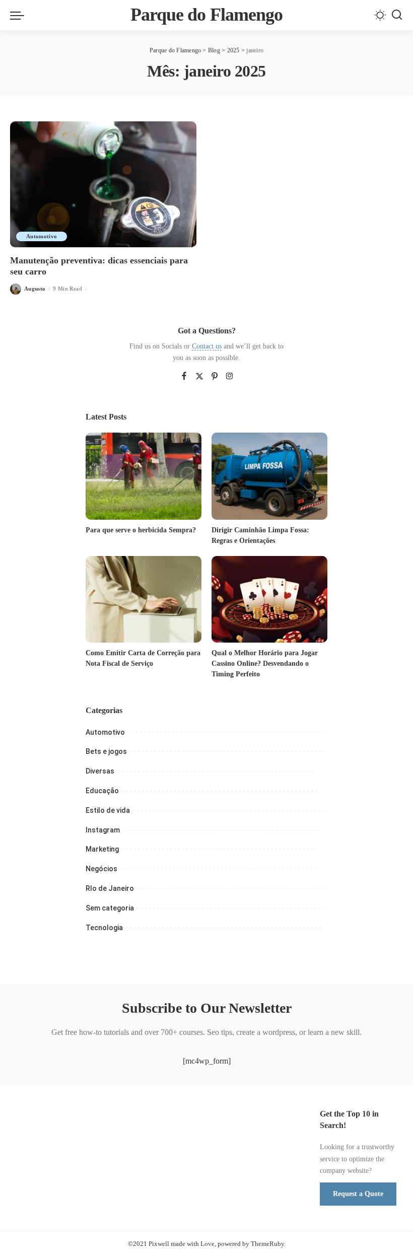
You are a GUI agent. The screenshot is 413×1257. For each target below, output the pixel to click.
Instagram (103, 830)
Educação (102, 791)
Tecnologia (104, 928)
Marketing (102, 849)
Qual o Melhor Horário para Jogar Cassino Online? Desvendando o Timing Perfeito (265, 663)
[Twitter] (199, 377)
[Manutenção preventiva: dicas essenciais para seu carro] (103, 184)
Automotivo (41, 236)
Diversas (100, 771)
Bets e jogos (106, 751)
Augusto (34, 289)
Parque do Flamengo (206, 15)
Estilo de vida (108, 810)
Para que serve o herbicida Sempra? (141, 530)
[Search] (397, 15)
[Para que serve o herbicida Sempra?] (143, 476)
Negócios (101, 869)
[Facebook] (184, 377)
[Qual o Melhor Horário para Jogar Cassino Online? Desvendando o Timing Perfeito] (269, 599)
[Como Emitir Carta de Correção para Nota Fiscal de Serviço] (143, 599)
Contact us (207, 346)
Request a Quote (358, 1194)
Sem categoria (110, 908)
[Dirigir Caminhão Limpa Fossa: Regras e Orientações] (269, 476)
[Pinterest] (214, 377)
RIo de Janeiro (110, 888)
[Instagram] (229, 377)
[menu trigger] (19, 15)
